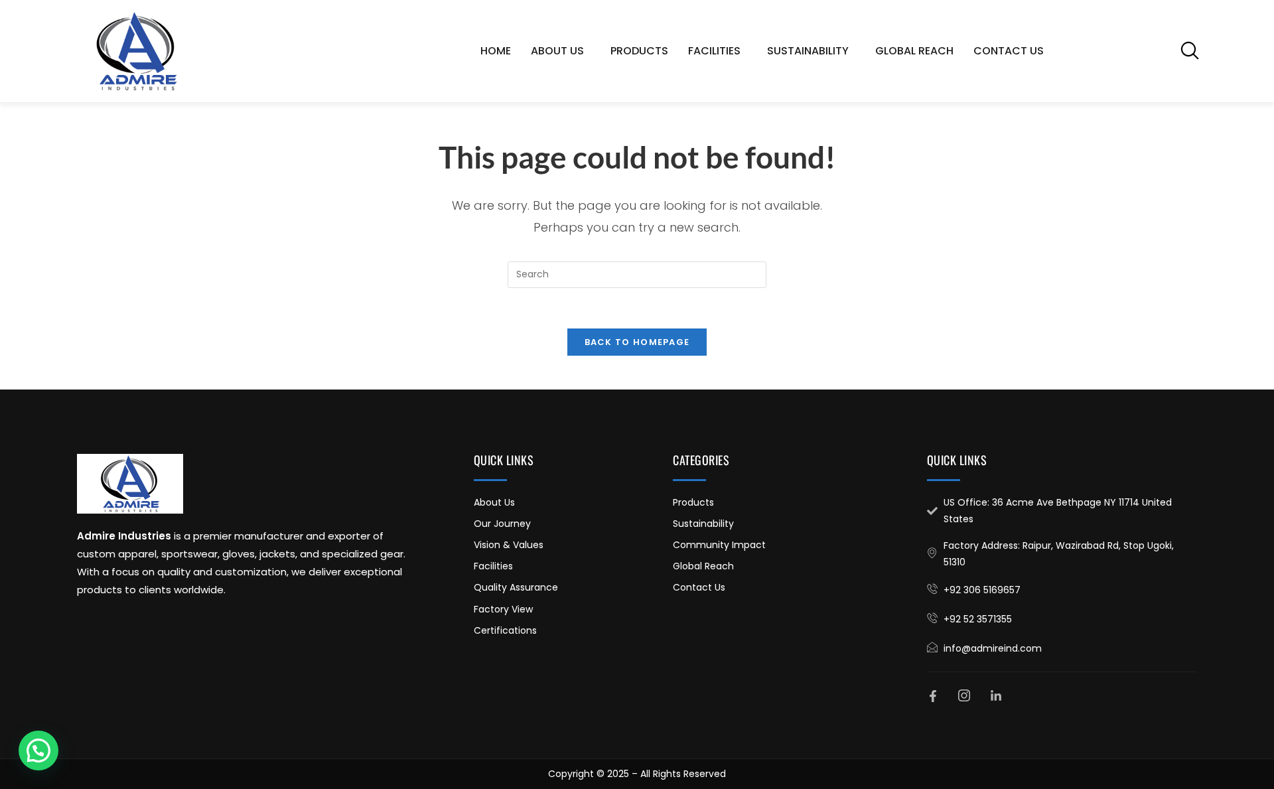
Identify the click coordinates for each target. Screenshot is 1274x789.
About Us (557, 50)
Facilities (714, 50)
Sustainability (808, 50)
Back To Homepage (637, 342)
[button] (1189, 50)
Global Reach (914, 50)
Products (639, 50)
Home (495, 50)
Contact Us (1008, 50)
